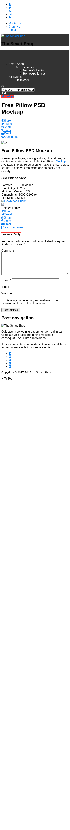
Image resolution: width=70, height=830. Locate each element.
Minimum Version (12, 191)
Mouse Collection (34, 70)
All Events (15, 76)
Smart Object (9, 188)
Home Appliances (34, 73)
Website (6, 293)
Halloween (23, 80)
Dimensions (9, 194)
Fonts (12, 29)
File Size (7, 197)
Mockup (61, 161)
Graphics (14, 26)
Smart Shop (16, 63)
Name (6, 280)
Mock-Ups (15, 23)
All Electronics (25, 67)
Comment (8, 250)
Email (6, 286)
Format (5, 184)
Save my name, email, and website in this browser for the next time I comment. (29, 302)
